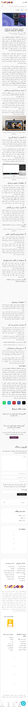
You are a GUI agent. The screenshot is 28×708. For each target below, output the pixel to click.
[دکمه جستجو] (2, 6)
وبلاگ (22, 10)
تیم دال (3, 696)
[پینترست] (14, 403)
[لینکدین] (9, 403)
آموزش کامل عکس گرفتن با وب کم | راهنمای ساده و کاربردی (14, 426)
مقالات (17, 10)
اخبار (24, 518)
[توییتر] (23, 403)
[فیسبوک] (18, 403)
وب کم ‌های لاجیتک (18, 41)
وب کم (13, 143)
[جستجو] (4, 502)
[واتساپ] (5, 403)
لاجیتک (8, 93)
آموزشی (23, 515)
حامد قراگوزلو (22, 34)
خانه (26, 10)
